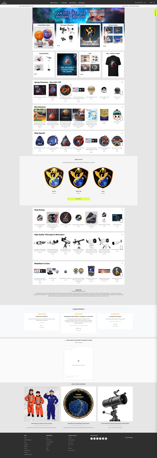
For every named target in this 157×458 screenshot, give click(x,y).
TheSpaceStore (68, 380)
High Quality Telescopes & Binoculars (49, 235)
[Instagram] (97, 439)
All (122, 82)
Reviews (155, 12)
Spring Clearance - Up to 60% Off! (47, 82)
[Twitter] (94, 439)
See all (58, 45)
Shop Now (54, 193)
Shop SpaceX (39, 133)
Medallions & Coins (42, 263)
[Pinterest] (100, 439)
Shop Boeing (39, 210)
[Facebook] (91, 439)
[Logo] (4, 2)
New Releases (40, 107)
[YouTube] (103, 439)
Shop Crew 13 (78, 198)
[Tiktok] (106, 439)
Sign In (151, 2)
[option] (26, 6)
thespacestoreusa (76, 380)
